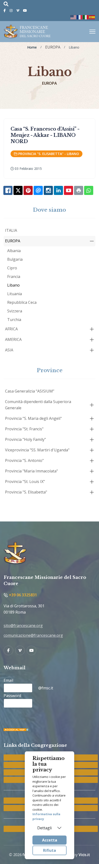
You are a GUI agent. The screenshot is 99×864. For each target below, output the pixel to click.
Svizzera (14, 311)
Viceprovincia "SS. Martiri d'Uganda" (37, 450)
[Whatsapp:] (88, 190)
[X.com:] (18, 190)
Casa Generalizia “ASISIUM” (29, 391)
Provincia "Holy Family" (25, 439)
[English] (73, 17)
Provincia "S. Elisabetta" (26, 492)
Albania (14, 250)
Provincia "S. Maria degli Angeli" (33, 418)
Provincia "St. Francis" (24, 429)
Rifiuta (49, 850)
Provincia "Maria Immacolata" (31, 471)
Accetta (49, 840)
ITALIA (11, 230)
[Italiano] (86, 17)
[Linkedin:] (58, 190)
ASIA (9, 350)
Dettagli (44, 828)
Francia (13, 276)
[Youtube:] (68, 190)
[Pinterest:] (28, 190)
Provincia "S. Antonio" (24, 460)
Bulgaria (15, 259)
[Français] (80, 17)
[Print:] (78, 190)
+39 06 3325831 (22, 595)
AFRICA (11, 329)
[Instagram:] (48, 190)
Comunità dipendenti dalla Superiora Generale (38, 404)
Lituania (14, 293)
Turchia (14, 319)
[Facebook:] (7, 190)
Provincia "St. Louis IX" (25, 481)
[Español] (92, 17)
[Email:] (38, 190)
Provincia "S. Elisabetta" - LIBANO (48, 153)
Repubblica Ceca (22, 302)
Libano (13, 285)
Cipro (12, 268)
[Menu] (92, 31)
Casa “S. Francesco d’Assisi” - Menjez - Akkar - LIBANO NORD (45, 135)
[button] (91, 241)
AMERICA (13, 339)
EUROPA (12, 241)
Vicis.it (84, 854)
